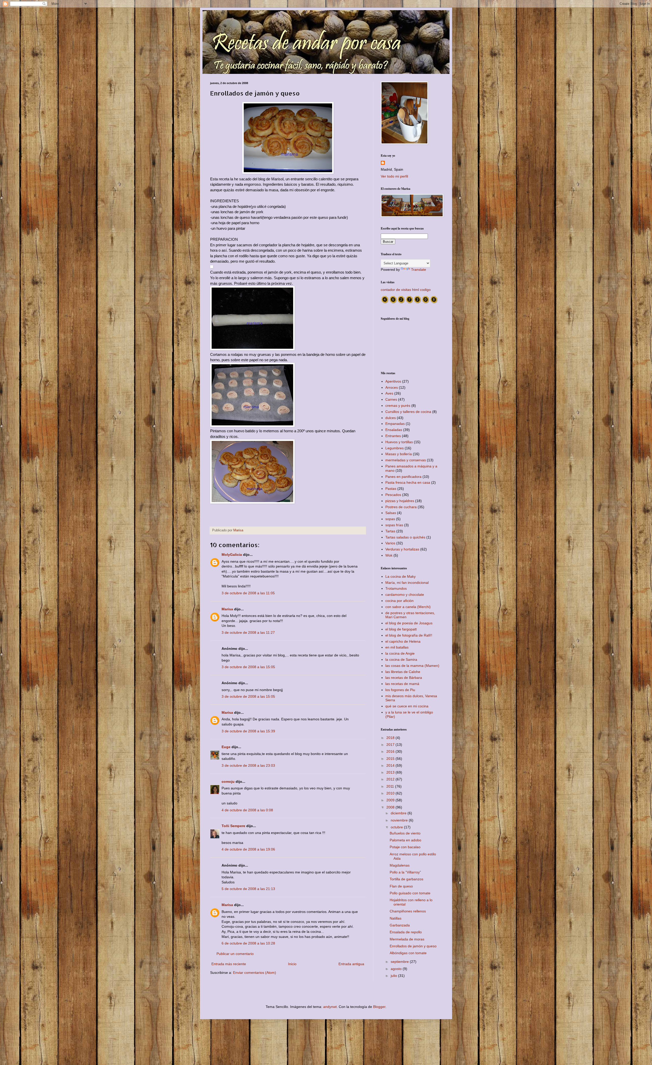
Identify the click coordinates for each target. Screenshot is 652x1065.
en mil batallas (397, 647)
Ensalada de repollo (406, 932)
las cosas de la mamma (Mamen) (412, 666)
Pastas (390, 489)
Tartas (390, 531)
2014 (391, 765)
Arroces (391, 387)
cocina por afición (399, 601)
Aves (389, 393)
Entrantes (393, 436)
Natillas (395, 918)
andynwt (330, 1007)
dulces (390, 418)
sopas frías (394, 525)
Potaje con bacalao (405, 847)
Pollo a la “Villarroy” (405, 872)
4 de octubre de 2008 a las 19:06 (248, 849)
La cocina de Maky (400, 576)
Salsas (390, 513)
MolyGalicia (232, 554)
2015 (391, 759)
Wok (388, 555)
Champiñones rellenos (408, 911)
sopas (390, 519)
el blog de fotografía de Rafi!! (408, 635)
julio (394, 976)
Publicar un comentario (235, 954)
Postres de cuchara (401, 507)
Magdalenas (400, 865)
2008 (391, 807)
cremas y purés (397, 405)
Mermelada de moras (407, 939)
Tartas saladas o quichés (405, 537)
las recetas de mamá (402, 684)
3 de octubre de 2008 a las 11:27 (248, 632)
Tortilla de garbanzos (406, 879)
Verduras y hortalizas (402, 549)
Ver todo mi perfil (394, 176)
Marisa (227, 609)
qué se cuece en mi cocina (406, 706)
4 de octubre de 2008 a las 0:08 (247, 810)
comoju (228, 781)
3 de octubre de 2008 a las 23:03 (248, 765)
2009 (391, 800)
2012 (391, 779)
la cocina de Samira (401, 659)
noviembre (400, 820)
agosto (397, 969)
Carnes (391, 399)
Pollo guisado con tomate (410, 893)
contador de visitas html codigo (406, 290)
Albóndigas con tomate (408, 953)
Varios (390, 543)
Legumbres (394, 448)
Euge (226, 747)
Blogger (379, 1007)
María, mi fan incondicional (407, 583)
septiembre (400, 962)
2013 (391, 772)
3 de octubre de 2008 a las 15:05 (248, 667)
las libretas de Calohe (402, 672)
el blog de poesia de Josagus (408, 623)
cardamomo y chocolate (404, 594)
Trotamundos (396, 588)
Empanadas (395, 424)
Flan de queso (401, 886)
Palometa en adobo (405, 840)
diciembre (399, 813)
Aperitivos (393, 381)
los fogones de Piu (400, 690)
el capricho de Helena (402, 641)
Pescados (393, 495)
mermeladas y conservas (405, 460)
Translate (418, 269)
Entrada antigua (351, 964)
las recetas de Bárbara (403, 678)
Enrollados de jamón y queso (413, 946)
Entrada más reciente (228, 964)
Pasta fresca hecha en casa (407, 482)
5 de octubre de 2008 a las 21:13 (248, 889)
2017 (391, 745)
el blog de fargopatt (401, 629)
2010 (391, 793)
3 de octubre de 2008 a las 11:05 (248, 593)
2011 (390, 786)
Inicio (292, 964)
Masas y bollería (398, 454)
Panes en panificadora (403, 477)
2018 (391, 738)
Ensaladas (393, 430)
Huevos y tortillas (399, 442)
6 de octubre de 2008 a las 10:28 (248, 943)
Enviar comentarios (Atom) (254, 972)
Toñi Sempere (233, 826)
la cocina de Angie (400, 653)
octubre (397, 827)
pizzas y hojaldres (399, 501)
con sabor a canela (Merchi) (408, 607)
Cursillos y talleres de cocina (408, 412)
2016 (391, 751)
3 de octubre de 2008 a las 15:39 (248, 731)
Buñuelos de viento (405, 833)
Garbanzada (400, 925)
